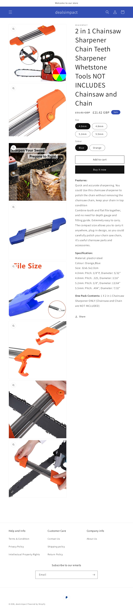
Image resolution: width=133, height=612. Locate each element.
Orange (97, 147)
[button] (10, 12)
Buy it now (99, 169)
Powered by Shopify (36, 604)
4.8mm (100, 126)
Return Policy (55, 554)
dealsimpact (21, 604)
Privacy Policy (16, 546)
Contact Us (54, 538)
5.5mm (100, 134)
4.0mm (83, 126)
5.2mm (83, 134)
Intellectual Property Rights (24, 554)
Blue (81, 147)
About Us (92, 538)
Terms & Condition (19, 538)
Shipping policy (56, 546)
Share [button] (82, 316)
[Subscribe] (93, 575)
